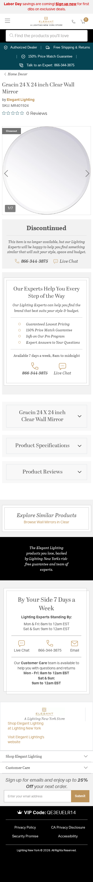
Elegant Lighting (21, 100)
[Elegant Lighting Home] (46, 21)
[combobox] (47, 36)
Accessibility (68, 836)
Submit (80, 796)
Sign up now (66, 4)
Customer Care (18, 767)
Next (87, 173)
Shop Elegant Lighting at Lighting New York (25, 726)
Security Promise (25, 836)
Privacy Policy (25, 827)
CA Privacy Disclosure (68, 827)
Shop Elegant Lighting (24, 756)
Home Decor (17, 74)
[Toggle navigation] (7, 21)
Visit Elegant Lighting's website (26, 739)
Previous (6, 173)
